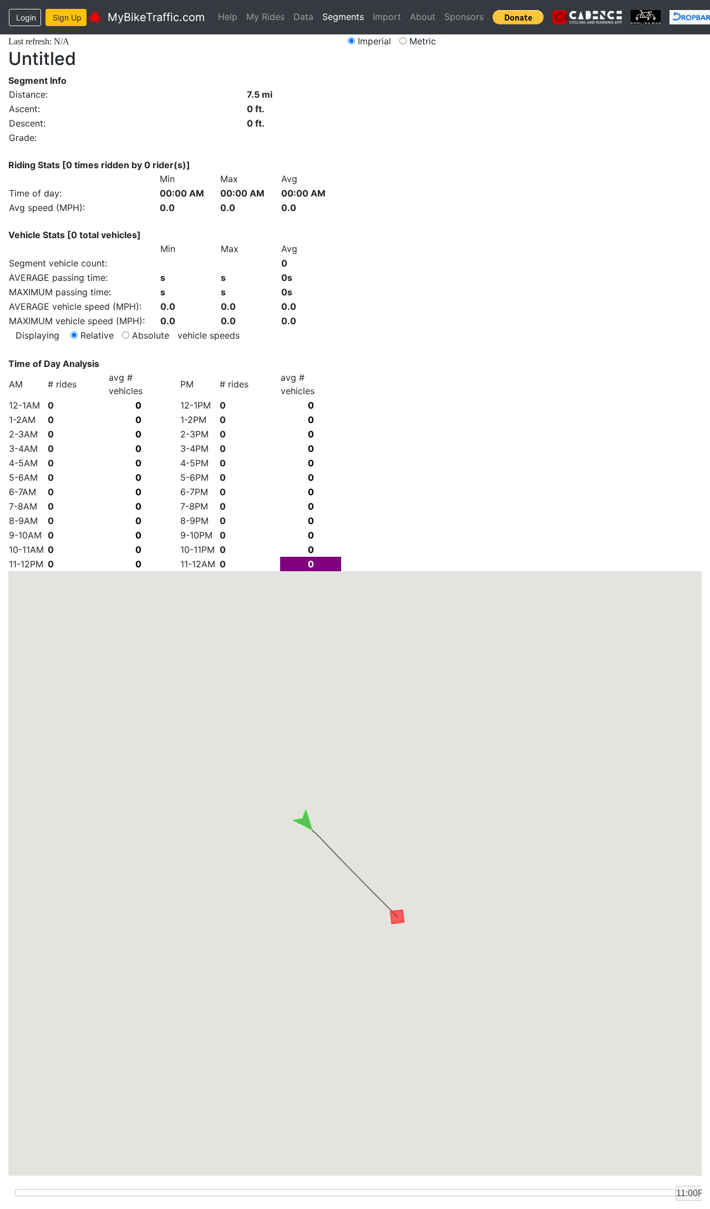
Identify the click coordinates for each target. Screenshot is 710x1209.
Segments (343, 16)
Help (227, 16)
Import (387, 16)
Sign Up (67, 17)
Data (303, 16)
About (422, 16)
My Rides (265, 16)
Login (26, 17)
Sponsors (464, 16)
